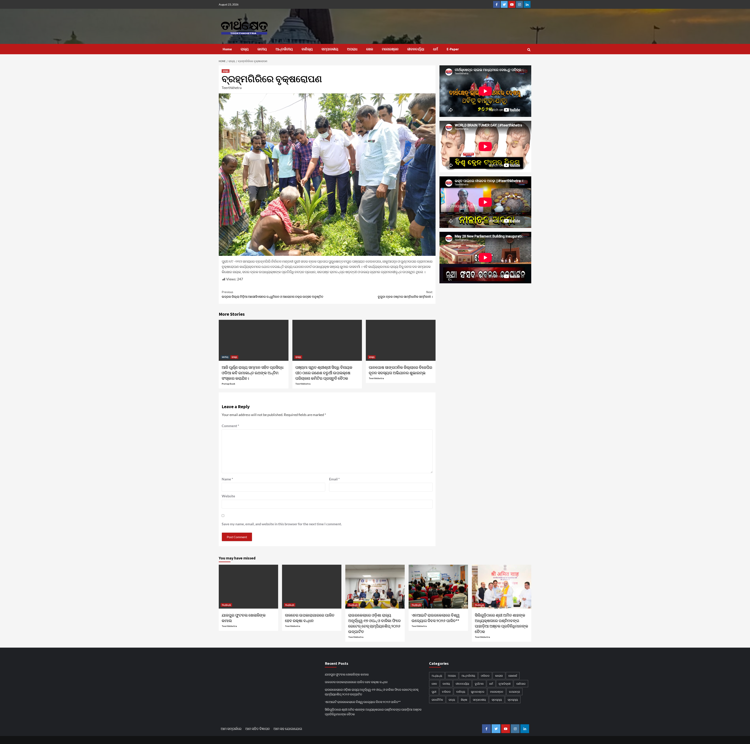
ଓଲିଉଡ (485, 675)
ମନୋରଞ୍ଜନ (390, 49)
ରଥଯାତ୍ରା (514, 691)
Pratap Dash (228, 383)
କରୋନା (499, 675)
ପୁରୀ (434, 691)
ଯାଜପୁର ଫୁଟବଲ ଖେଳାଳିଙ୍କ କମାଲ (347, 674)
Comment (230, 426)
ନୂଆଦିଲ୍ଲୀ (505, 683)
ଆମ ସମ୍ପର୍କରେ (231, 728)
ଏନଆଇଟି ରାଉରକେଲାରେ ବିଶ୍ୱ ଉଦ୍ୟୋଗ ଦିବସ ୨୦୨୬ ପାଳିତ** (363, 702)
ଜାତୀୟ (262, 49)
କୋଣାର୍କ (512, 675)
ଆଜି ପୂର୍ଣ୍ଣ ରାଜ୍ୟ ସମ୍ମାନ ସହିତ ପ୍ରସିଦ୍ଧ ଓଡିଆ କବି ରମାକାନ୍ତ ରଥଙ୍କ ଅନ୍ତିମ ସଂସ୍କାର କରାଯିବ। (253, 373)
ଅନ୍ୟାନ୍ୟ (226, 604)
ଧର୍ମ (435, 49)
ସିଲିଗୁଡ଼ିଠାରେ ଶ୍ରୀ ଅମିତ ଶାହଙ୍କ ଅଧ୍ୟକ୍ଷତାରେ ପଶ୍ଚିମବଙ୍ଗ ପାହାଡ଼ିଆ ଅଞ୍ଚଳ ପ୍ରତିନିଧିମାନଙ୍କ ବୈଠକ (373, 712)
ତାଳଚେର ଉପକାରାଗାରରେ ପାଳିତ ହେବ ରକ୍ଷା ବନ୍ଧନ (356, 682)
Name (227, 479)
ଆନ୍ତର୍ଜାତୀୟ (284, 49)
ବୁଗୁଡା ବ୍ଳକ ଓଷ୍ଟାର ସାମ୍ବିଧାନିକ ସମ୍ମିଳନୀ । (405, 294)
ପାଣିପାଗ (521, 683)
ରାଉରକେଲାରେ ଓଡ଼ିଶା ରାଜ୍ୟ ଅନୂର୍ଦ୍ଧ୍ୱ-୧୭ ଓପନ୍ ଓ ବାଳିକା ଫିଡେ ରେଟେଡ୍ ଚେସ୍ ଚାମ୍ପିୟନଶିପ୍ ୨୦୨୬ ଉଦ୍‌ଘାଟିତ (371, 692)
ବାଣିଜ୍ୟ (307, 49)
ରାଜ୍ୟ (245, 49)
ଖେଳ (369, 49)
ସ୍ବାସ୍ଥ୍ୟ (497, 699)
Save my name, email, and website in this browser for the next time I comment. (282, 524)
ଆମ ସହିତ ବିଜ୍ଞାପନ (257, 728)
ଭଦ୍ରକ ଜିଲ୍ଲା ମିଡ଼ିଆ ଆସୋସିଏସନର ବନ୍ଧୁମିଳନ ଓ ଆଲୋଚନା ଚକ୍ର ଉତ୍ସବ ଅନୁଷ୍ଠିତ (272, 294)
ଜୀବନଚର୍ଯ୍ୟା (415, 49)
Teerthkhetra (232, 87)
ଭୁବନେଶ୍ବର (477, 691)
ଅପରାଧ (352, 49)
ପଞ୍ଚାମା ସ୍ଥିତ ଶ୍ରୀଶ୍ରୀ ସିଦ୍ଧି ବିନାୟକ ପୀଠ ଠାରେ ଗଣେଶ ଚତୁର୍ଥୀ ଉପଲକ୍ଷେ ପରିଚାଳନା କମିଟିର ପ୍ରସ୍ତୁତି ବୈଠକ (323, 373)
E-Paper (453, 49)
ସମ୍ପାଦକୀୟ (329, 49)
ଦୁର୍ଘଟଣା (479, 683)
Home (227, 49)
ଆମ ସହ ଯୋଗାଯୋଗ (287, 728)
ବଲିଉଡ (446, 691)
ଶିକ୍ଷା (464, 699)
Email (334, 479)
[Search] (528, 49)
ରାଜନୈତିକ (437, 699)
